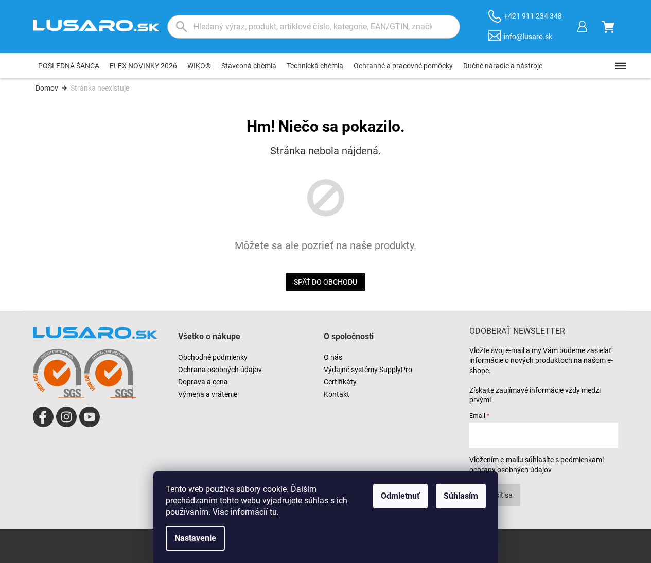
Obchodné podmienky (213, 357)
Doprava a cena (203, 381)
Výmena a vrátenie (207, 394)
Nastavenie (195, 538)
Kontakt (336, 394)
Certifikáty (340, 381)
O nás (333, 357)
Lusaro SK (43, 417)
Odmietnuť (400, 496)
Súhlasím (461, 496)
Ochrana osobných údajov (220, 369)
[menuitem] (68, 66)
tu (273, 512)
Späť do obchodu (325, 282)
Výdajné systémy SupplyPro (368, 369)
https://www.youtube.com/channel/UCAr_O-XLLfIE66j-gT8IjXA (89, 417)
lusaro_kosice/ (66, 417)
